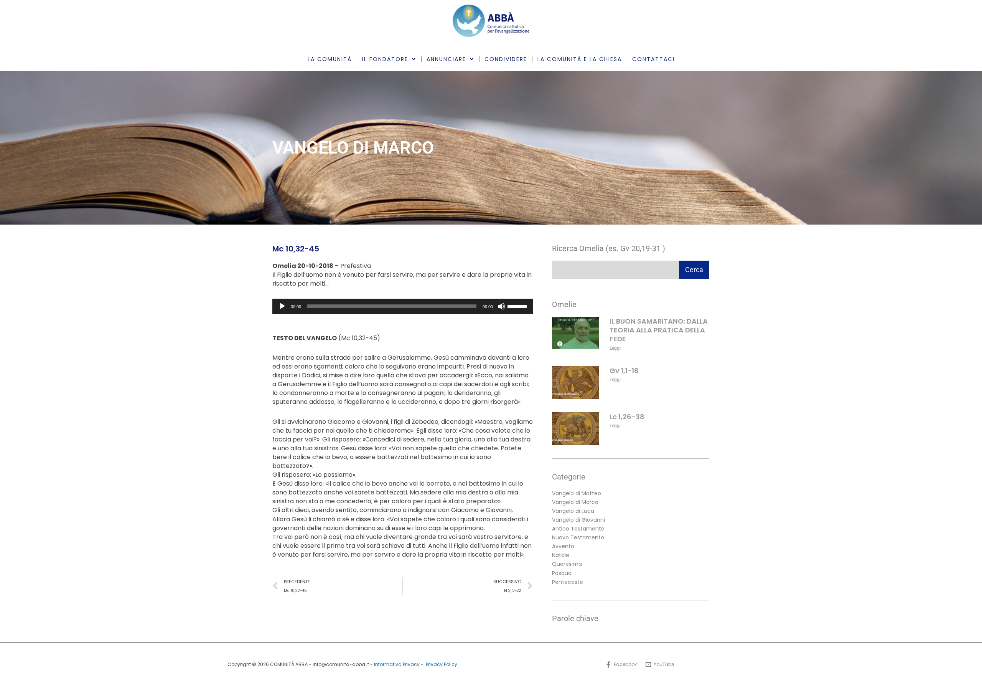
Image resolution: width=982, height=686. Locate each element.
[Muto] (501, 306)
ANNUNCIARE (446, 59)
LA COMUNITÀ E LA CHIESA (579, 59)
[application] (402, 306)
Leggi (615, 348)
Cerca (694, 270)
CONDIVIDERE (505, 59)
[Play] (282, 306)
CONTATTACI (653, 59)
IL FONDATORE (385, 59)
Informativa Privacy (397, 664)
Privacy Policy (441, 664)
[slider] (518, 305)
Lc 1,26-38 (627, 417)
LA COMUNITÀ (330, 59)
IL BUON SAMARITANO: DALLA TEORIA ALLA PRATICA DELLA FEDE (659, 330)
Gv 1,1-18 (624, 370)
